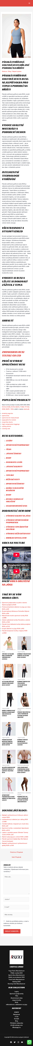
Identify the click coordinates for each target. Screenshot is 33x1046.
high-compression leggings (11, 424)
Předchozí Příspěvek (16, 852)
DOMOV (16, 1012)
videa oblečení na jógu (16, 582)
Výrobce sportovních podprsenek (17, 521)
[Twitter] (14, 1042)
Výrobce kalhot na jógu (18, 516)
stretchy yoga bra (7, 413)
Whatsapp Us (16, 1027)
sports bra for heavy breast (10, 418)
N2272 (17, 407)
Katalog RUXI (16, 981)
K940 (3, 409)
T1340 (22, 407)
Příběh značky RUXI (17, 973)
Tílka (8, 449)
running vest (6, 428)
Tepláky (10, 475)
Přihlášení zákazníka (16, 1023)
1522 (12, 409)
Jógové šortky (13, 453)
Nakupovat (16, 1014)
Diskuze (4, 71)
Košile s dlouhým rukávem (15, 489)
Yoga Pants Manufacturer (16, 971)
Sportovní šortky (15, 483)
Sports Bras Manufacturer (16, 975)
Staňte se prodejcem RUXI (16, 977)
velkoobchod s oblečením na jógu (16, 1004)
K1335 (8, 407)
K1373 (13, 407)
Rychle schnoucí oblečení (14, 500)
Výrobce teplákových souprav (17, 528)
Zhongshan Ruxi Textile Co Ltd (13, 353)
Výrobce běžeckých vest (18, 533)
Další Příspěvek (16, 857)
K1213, (4, 407)
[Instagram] (18, 1042)
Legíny (9, 440)
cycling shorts (6, 426)
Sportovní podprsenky (17, 445)
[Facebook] (11, 1042)
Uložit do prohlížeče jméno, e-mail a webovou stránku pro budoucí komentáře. (16, 923)
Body (8, 458)
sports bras (5, 415)
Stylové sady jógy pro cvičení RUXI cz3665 (15, 837)
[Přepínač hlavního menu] (29, 3)
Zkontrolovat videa (16, 998)
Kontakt (16, 1019)
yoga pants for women (9, 420)
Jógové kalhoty (14, 466)
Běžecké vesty (13, 479)
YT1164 (27, 407)
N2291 (8, 409)
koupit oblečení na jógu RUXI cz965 (13, 628)
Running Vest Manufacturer (16, 984)
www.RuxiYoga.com (16, 538)
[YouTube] (22, 1042)
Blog (9, 71)
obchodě (26, 409)
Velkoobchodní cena (16, 506)
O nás (16, 1016)
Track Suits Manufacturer (17, 979)
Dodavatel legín (14, 462)
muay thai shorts (7, 422)
